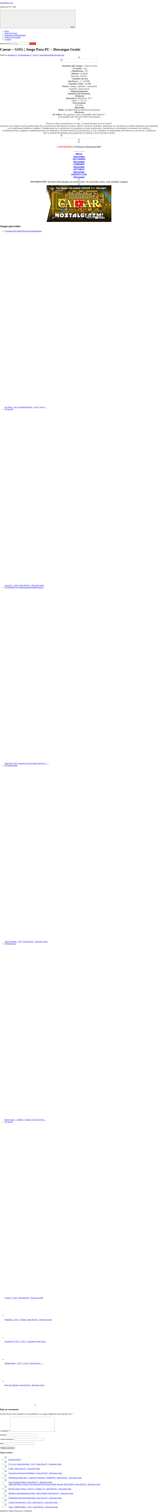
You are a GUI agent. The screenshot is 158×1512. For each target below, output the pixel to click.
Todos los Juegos (11, 33)
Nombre (3, 1435)
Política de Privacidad (12, 37)
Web (1, 1444)
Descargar (79, 177)
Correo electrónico (7, 1439)
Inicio (7, 31)
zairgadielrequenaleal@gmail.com (51, 55)
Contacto (8, 39)
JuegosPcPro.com (6, 3)
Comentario (5, 1431)
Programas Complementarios (15, 35)
